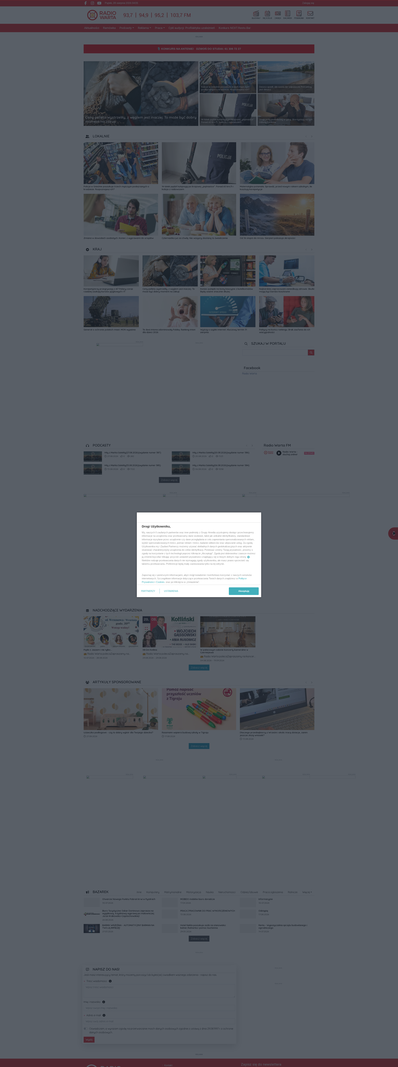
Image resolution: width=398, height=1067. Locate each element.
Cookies (160, 582)
